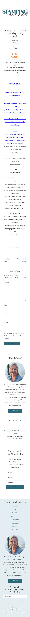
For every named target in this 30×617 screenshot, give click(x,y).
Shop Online (19, 438)
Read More (15, 410)
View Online (11, 438)
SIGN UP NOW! (15, 84)
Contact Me (15, 530)
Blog (15, 509)
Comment (7, 282)
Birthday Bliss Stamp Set (15, 134)
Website (6, 322)
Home (15, 506)
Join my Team (15, 516)
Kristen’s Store (15, 523)
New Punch (8, 140)
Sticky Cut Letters (17, 140)
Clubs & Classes (15, 519)
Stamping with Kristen (15, 13)
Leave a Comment (15, 43)
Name (6, 305)
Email (6, 313)
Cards (15, 247)
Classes (20, 247)
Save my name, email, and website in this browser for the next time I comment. (14, 336)
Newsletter (15, 526)
